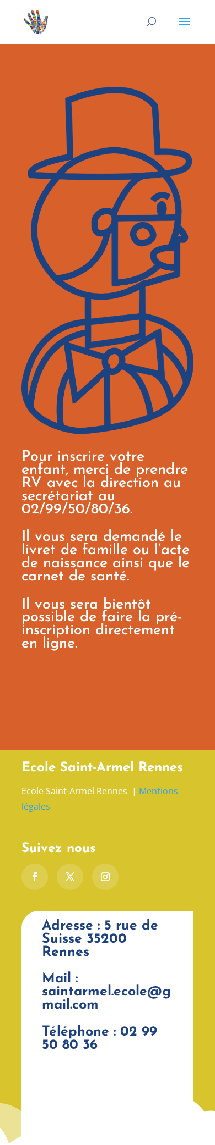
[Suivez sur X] (70, 877)
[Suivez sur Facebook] (35, 877)
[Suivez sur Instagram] (105, 877)
